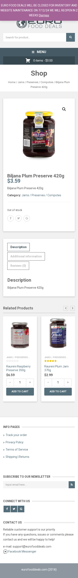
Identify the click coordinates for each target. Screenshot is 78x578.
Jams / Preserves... (18, 357)
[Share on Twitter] (18, 218)
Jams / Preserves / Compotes (35, 82)
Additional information (26, 256)
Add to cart (19, 391)
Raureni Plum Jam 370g (56, 368)
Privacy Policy (15, 442)
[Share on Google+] (27, 218)
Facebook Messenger (22, 551)
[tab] (18, 247)
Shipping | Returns (17, 456)
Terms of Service (17, 449)
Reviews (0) (18, 265)
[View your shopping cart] (29, 60)
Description (18, 247)
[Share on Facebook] (10, 218)
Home (11, 82)
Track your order (16, 435)
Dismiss (44, 15)
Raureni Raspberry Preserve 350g (18, 368)
